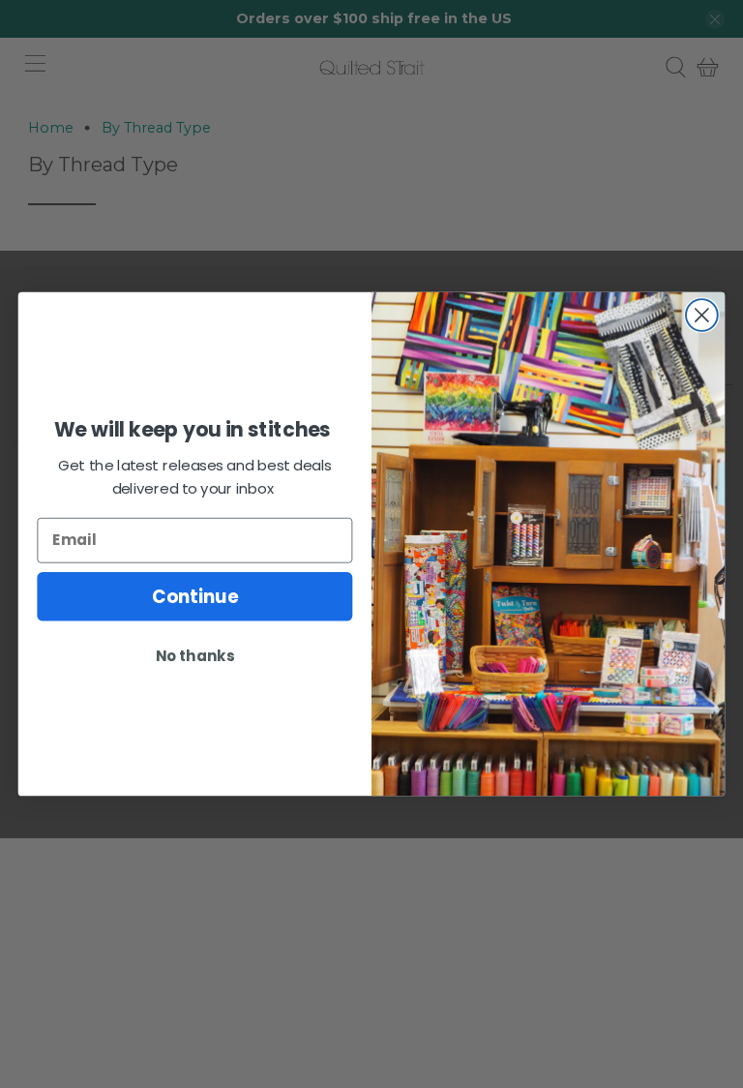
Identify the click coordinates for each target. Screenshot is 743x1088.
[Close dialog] (702, 315)
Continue (195, 596)
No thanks (195, 655)
